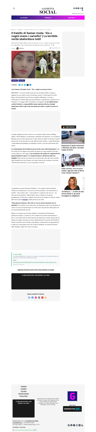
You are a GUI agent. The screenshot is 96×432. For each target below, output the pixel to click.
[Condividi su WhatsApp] (22, 85)
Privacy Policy (24, 396)
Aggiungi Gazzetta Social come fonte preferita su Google (36, 270)
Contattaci (24, 389)
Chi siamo (23, 391)
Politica (71, 17)
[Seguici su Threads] (80, 8)
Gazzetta (48, 10)
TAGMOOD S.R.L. (17, 423)
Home (14, 29)
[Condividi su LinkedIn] (30, 85)
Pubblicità (23, 386)
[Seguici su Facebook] (76, 8)
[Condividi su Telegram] (25, 85)
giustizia (25, 199)
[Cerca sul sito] (14, 8)
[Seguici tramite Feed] (82, 10)
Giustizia (21, 80)
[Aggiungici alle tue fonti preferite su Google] (74, 8)
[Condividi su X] (27, 85)
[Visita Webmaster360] (72, 409)
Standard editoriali (23, 393)
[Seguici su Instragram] (78, 8)
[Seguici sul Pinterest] (82, 8)
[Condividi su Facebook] (19, 85)
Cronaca (48, 17)
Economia (24, 17)
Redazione (21, 48)
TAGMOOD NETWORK (31, 421)
